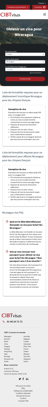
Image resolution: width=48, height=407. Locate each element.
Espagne (7, 346)
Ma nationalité (11, 51)
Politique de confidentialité (23, 391)
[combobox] (25, 69)
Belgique (27, 339)
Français (41, 3)
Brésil (6, 341)
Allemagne (7, 336)
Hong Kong (8, 351)
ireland (26, 351)
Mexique (26, 354)
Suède (6, 361)
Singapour (27, 359)
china (6, 344)
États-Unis (27, 346)
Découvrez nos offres (23, 386)
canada (26, 341)
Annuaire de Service (23, 396)
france (26, 349)
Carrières (23, 398)
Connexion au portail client (16, 7)
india (5, 354)
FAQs (23, 388)
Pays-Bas (27, 356)
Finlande (7, 349)
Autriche (7, 339)
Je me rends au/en (12, 59)
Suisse (26, 361)
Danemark (27, 344)
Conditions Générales (23, 393)
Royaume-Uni (8, 359)
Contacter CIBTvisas (11, 371)
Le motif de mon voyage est (15, 66)
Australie (27, 336)
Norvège (7, 356)
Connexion (38, 7)
